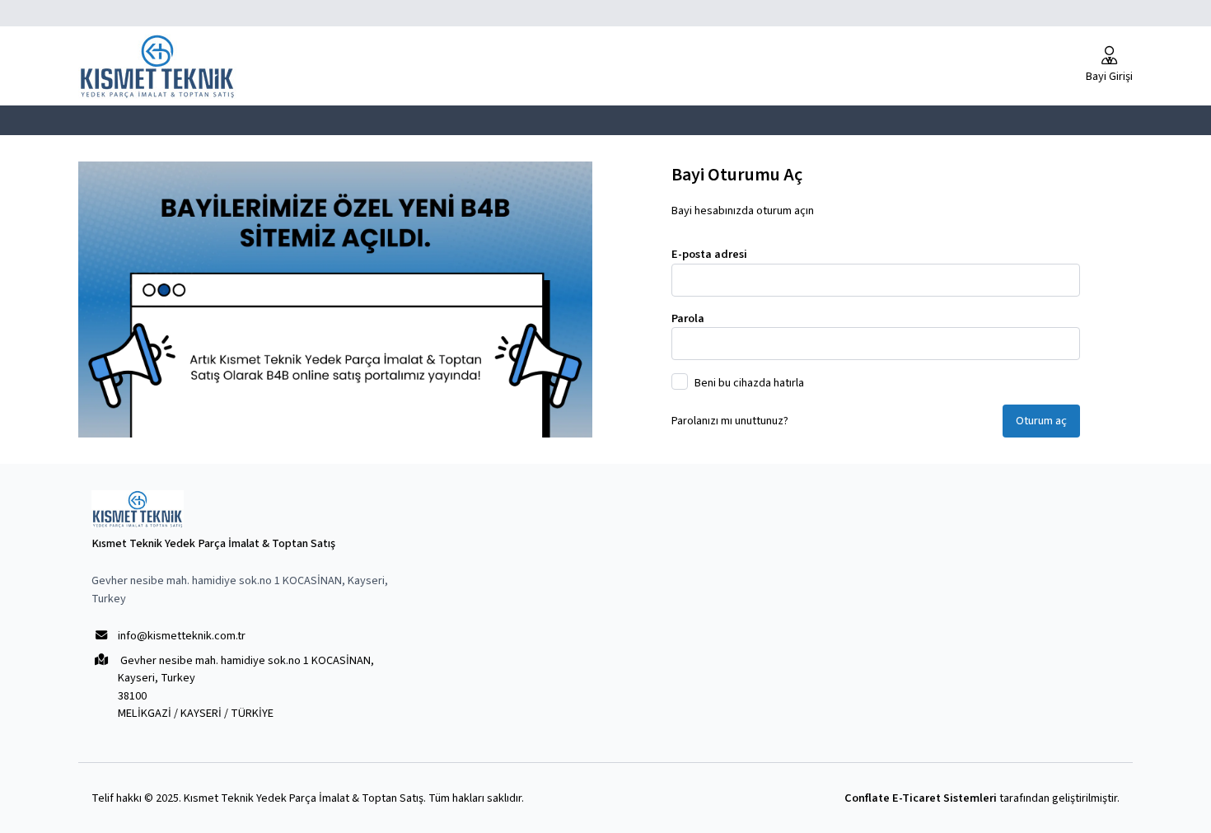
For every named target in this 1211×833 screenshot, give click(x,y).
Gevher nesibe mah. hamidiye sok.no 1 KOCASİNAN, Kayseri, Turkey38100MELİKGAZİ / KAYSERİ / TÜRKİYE (246, 687)
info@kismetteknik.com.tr (181, 635)
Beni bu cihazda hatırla (749, 382)
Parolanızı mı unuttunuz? (729, 420)
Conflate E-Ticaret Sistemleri (920, 798)
